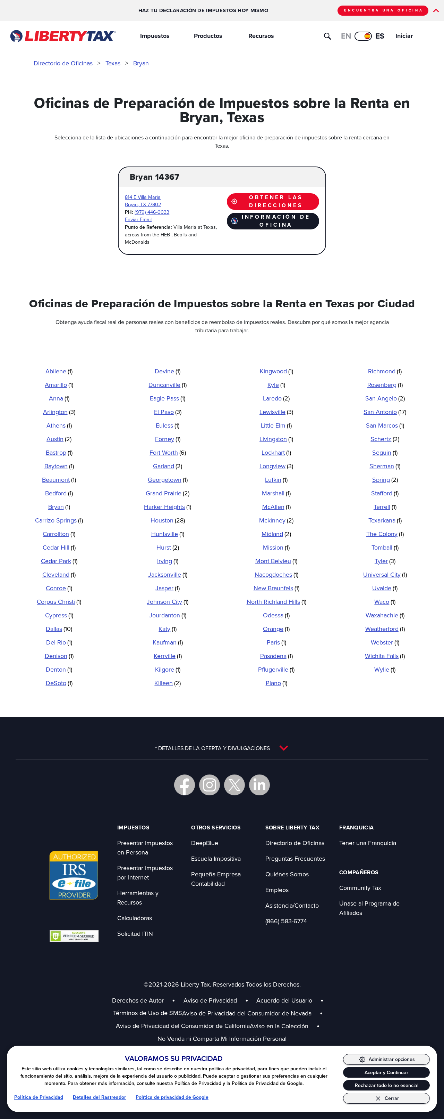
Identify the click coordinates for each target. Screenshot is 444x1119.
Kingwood (276, 371)
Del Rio (59, 642)
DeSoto (59, 683)
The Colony (385, 533)
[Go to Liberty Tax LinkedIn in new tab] (259, 785)
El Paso (167, 411)
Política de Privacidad (38, 1097)
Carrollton (59, 533)
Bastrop (59, 452)
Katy (168, 628)
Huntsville (167, 533)
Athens (59, 425)
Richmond (385, 371)
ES (380, 35)
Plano (276, 683)
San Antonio (385, 411)
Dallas (59, 628)
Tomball (385, 547)
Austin (58, 439)
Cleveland (59, 574)
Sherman (384, 466)
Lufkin (276, 479)
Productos (208, 35)
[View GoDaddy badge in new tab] (74, 935)
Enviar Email (138, 219)
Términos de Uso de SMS (147, 1012)
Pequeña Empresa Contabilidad (216, 879)
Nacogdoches (276, 574)
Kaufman (168, 642)
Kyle (276, 384)
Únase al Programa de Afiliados (369, 908)
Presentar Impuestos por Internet (145, 872)
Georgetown (168, 479)
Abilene (58, 371)
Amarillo (59, 384)
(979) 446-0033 (152, 212)
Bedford (59, 493)
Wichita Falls (385, 655)
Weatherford (385, 628)
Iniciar (404, 35)
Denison (59, 655)
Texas (112, 63)
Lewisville (276, 411)
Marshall (276, 493)
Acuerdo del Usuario (284, 1000)
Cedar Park (59, 561)
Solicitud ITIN (135, 933)
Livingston (276, 439)
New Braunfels (276, 588)
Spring (385, 479)
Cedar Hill (59, 547)
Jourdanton (167, 615)
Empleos (277, 889)
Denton (59, 669)
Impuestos (155, 35)
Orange (276, 628)
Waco (384, 601)
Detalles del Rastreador (99, 1097)
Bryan (141, 63)
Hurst (167, 547)
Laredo (276, 398)
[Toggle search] (327, 36)
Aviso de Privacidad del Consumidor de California (183, 1025)
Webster (385, 642)
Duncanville (167, 384)
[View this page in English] (363, 36)
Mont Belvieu (276, 561)
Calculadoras (134, 918)
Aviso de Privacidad (210, 1000)
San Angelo (385, 398)
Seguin (385, 452)
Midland (276, 533)
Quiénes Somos (287, 874)
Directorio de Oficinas (63, 63)
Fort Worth (168, 452)
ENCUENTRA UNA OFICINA (384, 10)
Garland (167, 466)
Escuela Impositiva (216, 858)
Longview (276, 466)
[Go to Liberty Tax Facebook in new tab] (184, 785)
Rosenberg (385, 384)
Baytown (59, 466)
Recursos (261, 35)
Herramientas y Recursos (138, 898)
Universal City (385, 574)
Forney (167, 439)
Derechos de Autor (138, 1000)
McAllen (276, 506)
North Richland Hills (276, 601)
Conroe (59, 588)
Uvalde (385, 588)
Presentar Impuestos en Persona (145, 847)
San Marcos (385, 425)
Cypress (59, 615)
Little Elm (276, 425)
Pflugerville (276, 669)
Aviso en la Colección (285, 1026)
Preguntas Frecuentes (295, 858)
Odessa (276, 615)
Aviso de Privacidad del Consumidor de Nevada (252, 1013)
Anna (59, 398)
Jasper (167, 588)
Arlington (59, 411)
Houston (168, 520)
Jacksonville (167, 574)
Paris (276, 642)
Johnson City (167, 601)
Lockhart (276, 452)
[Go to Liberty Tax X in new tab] (234, 785)
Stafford (385, 493)
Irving (167, 561)
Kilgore (167, 669)
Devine (167, 371)
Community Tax (360, 887)
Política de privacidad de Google (172, 1097)
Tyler (385, 561)
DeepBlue (204, 842)
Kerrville (168, 655)
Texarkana (385, 520)
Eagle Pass (167, 398)
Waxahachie (385, 615)
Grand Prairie (167, 493)
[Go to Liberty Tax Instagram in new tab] (209, 785)
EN (346, 35)
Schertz (384, 439)
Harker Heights (167, 506)
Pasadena (276, 655)
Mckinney (276, 520)
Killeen (167, 683)
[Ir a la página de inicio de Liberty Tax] (62, 36)
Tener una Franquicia (367, 842)
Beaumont (59, 479)
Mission (276, 547)
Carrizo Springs (59, 520)
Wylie (384, 669)
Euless (167, 425)
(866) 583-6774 (286, 921)
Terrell (385, 506)
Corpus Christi (59, 601)
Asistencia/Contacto (292, 905)
